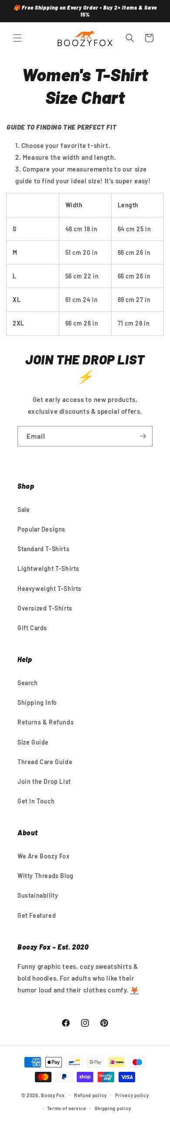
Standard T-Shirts (43, 548)
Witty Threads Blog (45, 875)
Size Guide (33, 742)
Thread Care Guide (44, 761)
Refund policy (90, 1095)
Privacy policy (132, 1095)
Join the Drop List (44, 781)
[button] (17, 38)
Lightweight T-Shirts (48, 568)
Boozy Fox (53, 1095)
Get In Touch (35, 801)
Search (27, 682)
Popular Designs (41, 529)
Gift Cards (32, 627)
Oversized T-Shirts (44, 608)
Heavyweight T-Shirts (49, 588)
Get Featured (36, 915)
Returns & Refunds (45, 722)
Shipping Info (37, 702)
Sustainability (37, 895)
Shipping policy (113, 1108)
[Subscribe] (142, 436)
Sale (23, 509)
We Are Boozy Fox (43, 856)
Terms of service (66, 1108)
